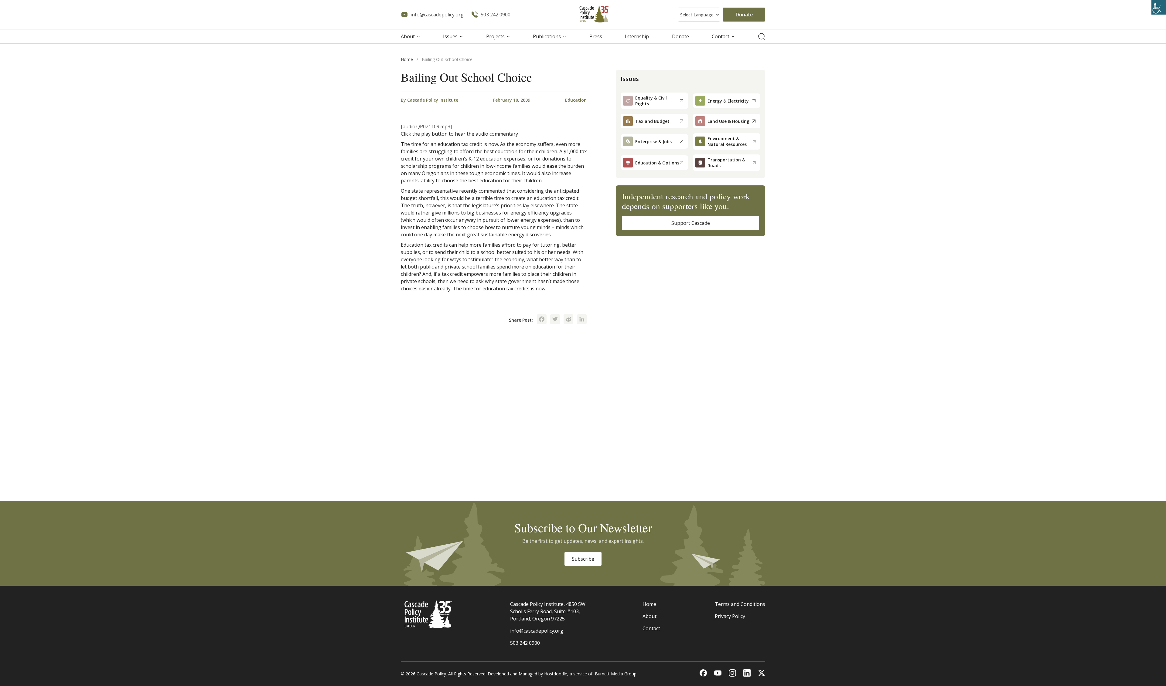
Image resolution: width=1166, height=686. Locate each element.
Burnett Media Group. (616, 674)
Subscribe (583, 559)
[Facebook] (542, 319)
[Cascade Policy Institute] (594, 14)
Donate (744, 14)
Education (576, 100)
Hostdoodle (555, 674)
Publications (547, 36)
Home (407, 59)
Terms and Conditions (740, 604)
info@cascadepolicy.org (536, 630)
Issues (450, 36)
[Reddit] (568, 319)
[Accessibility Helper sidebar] (1158, 7)
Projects (495, 36)
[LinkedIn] (582, 319)
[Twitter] (555, 319)
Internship (637, 36)
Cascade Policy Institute (432, 100)
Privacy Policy (730, 616)
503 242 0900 (525, 643)
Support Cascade (690, 223)
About (408, 36)
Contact (720, 36)
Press (595, 36)
